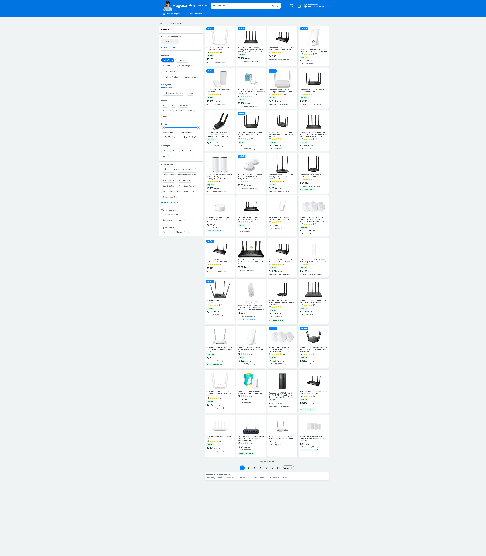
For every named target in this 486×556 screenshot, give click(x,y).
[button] (273, 5)
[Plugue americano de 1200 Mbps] (246, 302)
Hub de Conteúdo (247, 478)
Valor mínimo (168, 132)
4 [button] (260, 468)
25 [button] (278, 468)
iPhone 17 (220, 478)
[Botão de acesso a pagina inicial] (174, 5)
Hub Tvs (284, 478)
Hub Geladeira (273, 478)
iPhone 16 (229, 478)
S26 (236, 478)
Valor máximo (187, 132)
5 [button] (266, 468)
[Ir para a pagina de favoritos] (291, 5)
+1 (256, 302)
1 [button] (242, 468)
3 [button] (254, 468)
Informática (166, 88)
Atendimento (196, 14)
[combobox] (246, 6)
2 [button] (248, 468)
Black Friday (210, 478)
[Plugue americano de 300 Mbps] (251, 302)
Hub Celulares (260, 478)
